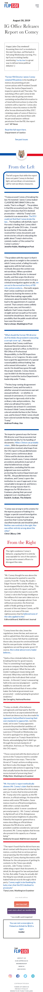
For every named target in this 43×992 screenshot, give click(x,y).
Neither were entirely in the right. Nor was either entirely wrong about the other (20, 528)
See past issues (21, 139)
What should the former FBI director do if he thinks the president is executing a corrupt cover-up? (21, 338)
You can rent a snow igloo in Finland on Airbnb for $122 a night (22, 926)
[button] (37, 7)
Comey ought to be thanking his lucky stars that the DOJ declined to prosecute (19, 885)
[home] (11, 5)
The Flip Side (20, 60)
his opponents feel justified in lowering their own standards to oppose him (21, 718)
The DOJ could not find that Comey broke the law (20, 219)
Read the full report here (15, 129)
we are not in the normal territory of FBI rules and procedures (21, 285)
